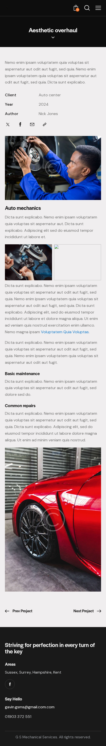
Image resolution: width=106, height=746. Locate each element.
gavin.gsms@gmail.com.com (29, 707)
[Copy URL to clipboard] (44, 124)
